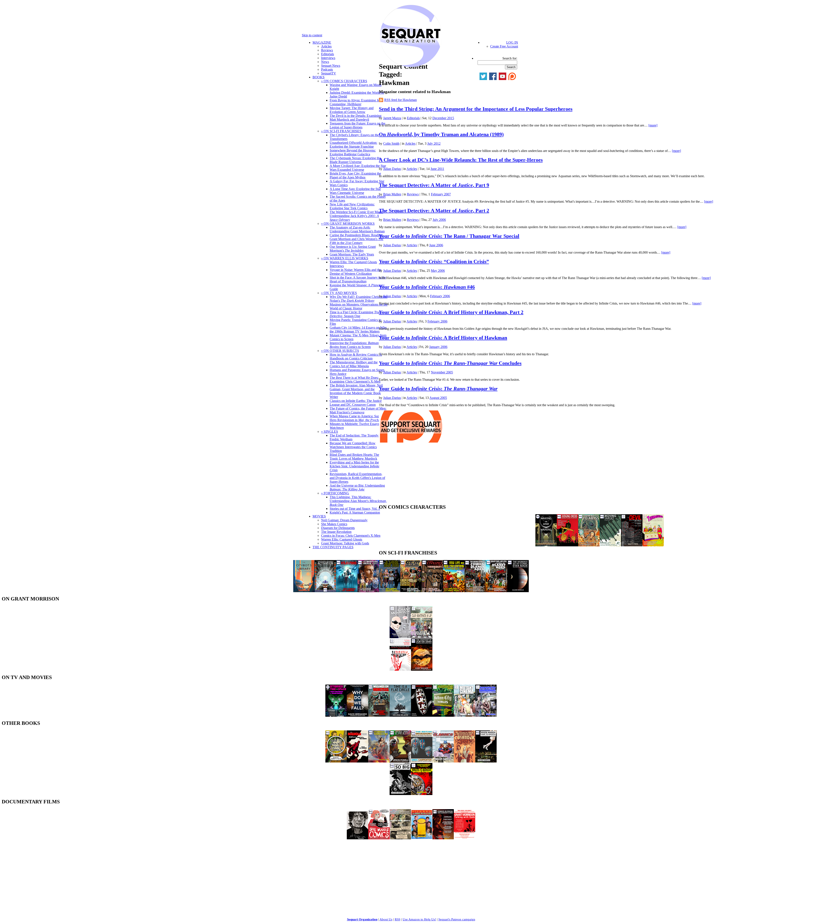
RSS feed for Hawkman (400, 100)
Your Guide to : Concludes (450, 363)
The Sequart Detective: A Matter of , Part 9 (434, 185)
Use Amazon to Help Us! (419, 919)
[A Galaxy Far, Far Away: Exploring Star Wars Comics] (411, 591)
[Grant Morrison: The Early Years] (400, 637)
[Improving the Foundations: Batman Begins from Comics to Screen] (486, 715)
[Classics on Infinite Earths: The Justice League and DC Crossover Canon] (443, 761)
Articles (326, 46)
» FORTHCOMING (335, 493)
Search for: (509, 58)
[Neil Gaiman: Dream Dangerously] (357, 838)
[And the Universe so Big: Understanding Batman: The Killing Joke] (400, 794)
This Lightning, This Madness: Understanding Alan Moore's (358, 501)
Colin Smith (391, 143)
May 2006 (438, 270)
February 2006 (440, 296)
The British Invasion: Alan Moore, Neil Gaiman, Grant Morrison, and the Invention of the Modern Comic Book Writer (356, 391)
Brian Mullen (392, 194)
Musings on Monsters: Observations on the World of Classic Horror (358, 306)
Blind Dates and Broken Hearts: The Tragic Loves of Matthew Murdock (354, 456)
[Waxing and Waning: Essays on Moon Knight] (546, 545)
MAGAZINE (322, 42)
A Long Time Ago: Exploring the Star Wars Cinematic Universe (355, 191)
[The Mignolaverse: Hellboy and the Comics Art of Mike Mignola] (357, 761)
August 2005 (438, 398)
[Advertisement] (411, 474)
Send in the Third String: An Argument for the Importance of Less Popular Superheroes (475, 109)
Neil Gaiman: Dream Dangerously (344, 520)
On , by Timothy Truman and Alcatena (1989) (441, 134)
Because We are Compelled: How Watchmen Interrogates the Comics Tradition (353, 447)
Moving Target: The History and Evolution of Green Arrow (352, 110)
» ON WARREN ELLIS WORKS (344, 258)
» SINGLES (329, 431)
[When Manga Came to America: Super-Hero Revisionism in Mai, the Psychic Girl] (486, 761)
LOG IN (512, 42)
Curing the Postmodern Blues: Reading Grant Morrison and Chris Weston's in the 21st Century (356, 239)
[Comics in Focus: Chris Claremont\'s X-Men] (443, 838)
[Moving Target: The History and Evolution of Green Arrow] (610, 545)
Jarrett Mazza (392, 118)
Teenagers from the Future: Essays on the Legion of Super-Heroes (357, 125)
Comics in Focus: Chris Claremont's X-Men (350, 535)
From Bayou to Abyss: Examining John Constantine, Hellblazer (356, 102)
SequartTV (328, 73)
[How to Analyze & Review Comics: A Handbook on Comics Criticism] (336, 761)
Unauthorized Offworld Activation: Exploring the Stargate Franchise (353, 144)
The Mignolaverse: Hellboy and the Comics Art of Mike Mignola (354, 364)
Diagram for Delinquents (338, 528)
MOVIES (319, 516)
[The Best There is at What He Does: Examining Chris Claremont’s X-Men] (400, 761)
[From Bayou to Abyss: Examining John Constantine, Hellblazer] (589, 545)
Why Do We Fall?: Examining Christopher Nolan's (358, 298)
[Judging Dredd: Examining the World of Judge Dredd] (567, 545)
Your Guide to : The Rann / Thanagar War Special (449, 236)
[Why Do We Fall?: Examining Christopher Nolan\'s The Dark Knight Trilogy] (357, 715)
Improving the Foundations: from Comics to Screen (354, 345)
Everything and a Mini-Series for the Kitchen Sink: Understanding (354, 466)
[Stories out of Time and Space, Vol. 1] (336, 715)
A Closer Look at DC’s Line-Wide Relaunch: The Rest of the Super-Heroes (461, 160)
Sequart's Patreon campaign (456, 919)
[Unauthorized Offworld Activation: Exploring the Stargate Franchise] (325, 591)
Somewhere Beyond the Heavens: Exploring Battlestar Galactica (353, 152)
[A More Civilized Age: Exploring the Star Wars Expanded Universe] (432, 591)
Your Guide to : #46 (427, 287)
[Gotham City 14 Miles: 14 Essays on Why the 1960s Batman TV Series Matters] (443, 715)
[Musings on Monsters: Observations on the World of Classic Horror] (379, 715)
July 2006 (439, 219)
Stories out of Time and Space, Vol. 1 (355, 508)
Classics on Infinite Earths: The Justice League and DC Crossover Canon (356, 402)
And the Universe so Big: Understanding (357, 487)
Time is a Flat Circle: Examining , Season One (355, 314)
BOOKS (319, 77)
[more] (652, 125)
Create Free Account (504, 46)
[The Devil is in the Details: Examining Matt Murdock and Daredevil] (631, 545)
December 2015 (443, 118)
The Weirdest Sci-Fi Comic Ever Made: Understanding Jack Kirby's (356, 215)
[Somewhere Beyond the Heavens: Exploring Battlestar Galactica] (346, 591)
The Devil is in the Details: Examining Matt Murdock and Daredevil (355, 117)
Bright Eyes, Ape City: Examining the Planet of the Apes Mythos (355, 175)
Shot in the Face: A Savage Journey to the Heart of (358, 279)
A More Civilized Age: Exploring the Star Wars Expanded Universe (358, 167)
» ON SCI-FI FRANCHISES (341, 131)
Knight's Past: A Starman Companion (355, 512)
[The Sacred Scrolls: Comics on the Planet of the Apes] (475, 591)
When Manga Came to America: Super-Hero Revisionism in (358, 418)
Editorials (327, 54)
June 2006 (436, 245)
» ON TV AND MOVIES (339, 293)
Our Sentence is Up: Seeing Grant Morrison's (353, 248)
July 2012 (434, 143)
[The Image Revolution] (421, 838)
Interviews (328, 58)
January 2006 (438, 347)
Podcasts (327, 69)
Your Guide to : (438, 388)
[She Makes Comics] (379, 838)
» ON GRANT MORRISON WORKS (348, 223)
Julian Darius (392, 169)
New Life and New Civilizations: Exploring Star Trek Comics (352, 206)
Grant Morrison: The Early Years (352, 254)
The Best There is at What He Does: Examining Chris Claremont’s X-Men (355, 379)
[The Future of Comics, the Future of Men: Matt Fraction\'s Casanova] (464, 761)
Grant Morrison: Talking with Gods (345, 543)
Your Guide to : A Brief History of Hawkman (443, 337)
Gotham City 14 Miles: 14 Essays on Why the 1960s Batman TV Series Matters (358, 329)
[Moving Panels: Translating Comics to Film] (421, 715)
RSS (397, 919)
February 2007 (441, 194)
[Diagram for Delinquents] (400, 838)
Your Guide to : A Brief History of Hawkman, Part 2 (451, 312)
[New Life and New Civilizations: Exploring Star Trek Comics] (454, 591)
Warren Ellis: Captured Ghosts (341, 539)
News (325, 62)
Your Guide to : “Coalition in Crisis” (434, 261)
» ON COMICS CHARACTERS (344, 81)
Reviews (327, 50)
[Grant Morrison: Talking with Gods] (464, 838)
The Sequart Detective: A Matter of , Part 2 (434, 210)
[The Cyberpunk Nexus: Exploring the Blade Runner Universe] (368, 591)
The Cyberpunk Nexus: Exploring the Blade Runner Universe (355, 160)
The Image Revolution (336, 532)
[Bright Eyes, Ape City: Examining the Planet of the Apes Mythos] (496, 591)
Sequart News (330, 65)
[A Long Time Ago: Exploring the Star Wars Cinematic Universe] (389, 591)
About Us (386, 919)
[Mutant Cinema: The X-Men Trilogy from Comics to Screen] (464, 715)
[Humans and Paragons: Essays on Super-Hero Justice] (379, 761)
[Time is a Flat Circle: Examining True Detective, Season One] (400, 715)
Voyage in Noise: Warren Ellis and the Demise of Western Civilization (355, 271)
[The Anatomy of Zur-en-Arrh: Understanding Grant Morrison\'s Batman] (421, 669)
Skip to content (312, 35)
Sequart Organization (362, 919)
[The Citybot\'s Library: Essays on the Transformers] (304, 591)
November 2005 (442, 372)
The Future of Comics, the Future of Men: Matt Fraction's (358, 410)
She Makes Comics (334, 524)
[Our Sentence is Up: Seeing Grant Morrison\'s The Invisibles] (421, 637)
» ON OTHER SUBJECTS (340, 350)
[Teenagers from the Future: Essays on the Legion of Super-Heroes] (653, 545)
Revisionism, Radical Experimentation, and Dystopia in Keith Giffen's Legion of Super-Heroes (357, 477)
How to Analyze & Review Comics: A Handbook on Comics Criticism (356, 356)
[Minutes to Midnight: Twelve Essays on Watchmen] (421, 794)
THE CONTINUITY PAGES (333, 547)
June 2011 (437, 169)
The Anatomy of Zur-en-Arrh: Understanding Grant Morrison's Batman (357, 229)
